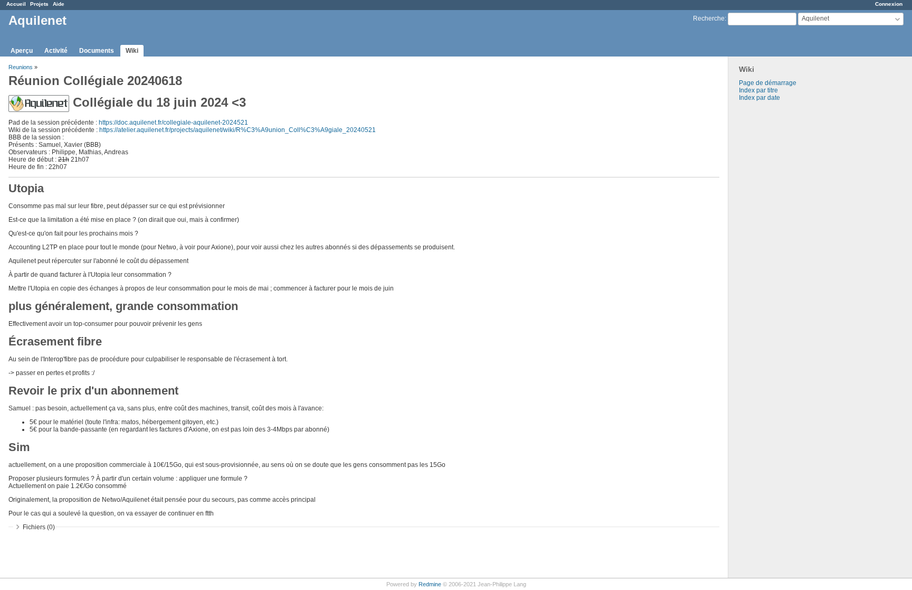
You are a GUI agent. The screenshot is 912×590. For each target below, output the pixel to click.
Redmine (430, 584)
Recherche (709, 18)
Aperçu (22, 50)
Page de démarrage (767, 83)
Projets (39, 4)
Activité (56, 50)
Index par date (759, 97)
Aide (58, 4)
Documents (96, 50)
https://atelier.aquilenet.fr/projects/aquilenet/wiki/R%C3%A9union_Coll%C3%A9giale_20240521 (237, 130)
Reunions (20, 67)
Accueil (16, 4)
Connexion (888, 4)
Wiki (132, 50)
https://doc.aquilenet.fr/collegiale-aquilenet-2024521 (173, 122)
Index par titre (758, 90)
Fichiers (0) (39, 527)
